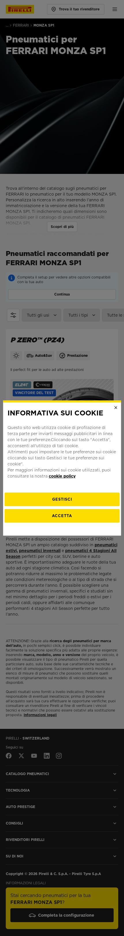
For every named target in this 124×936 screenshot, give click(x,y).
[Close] (115, 407)
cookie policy (62, 476)
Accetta (62, 516)
